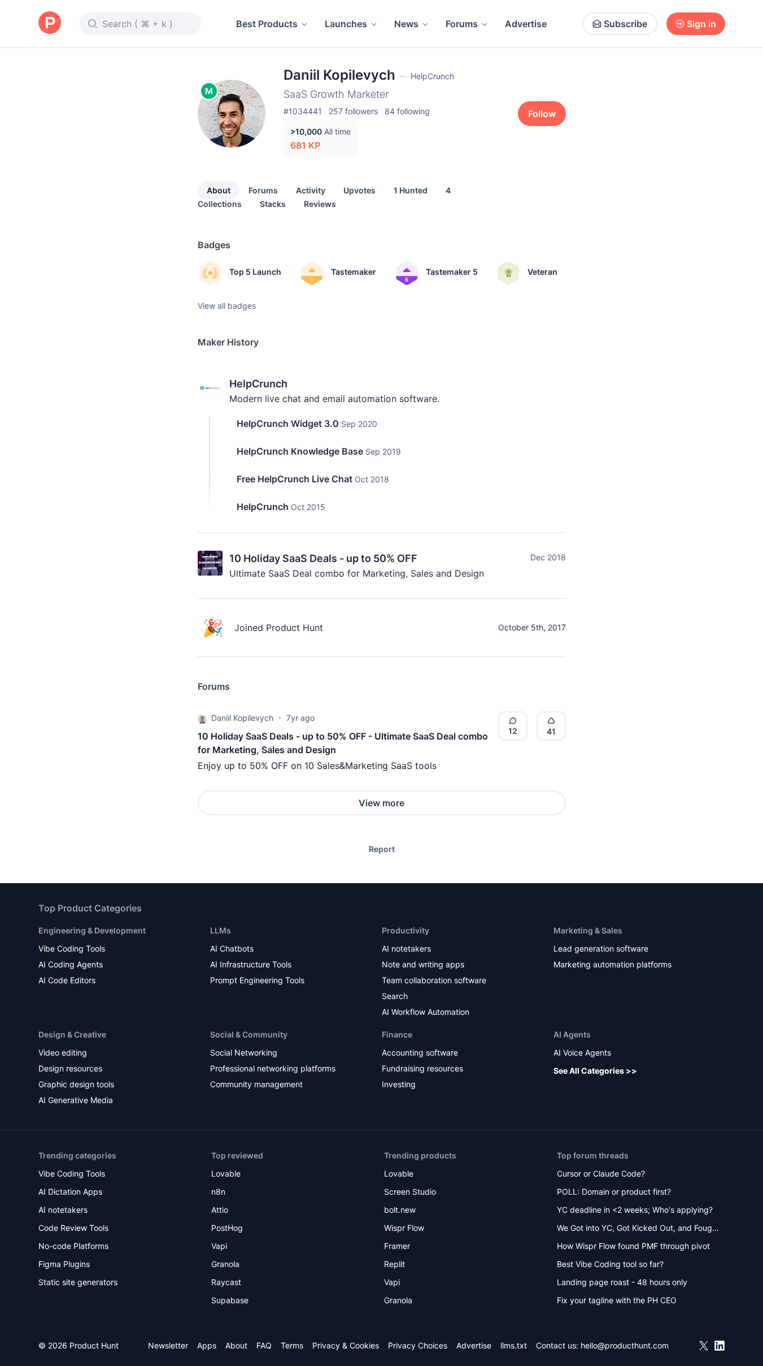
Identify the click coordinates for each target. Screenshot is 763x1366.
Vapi (219, 1246)
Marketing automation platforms (612, 964)
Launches (346, 23)
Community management (256, 1084)
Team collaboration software (434, 980)
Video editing (62, 1052)
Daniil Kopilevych (242, 718)
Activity (310, 190)
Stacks (273, 204)
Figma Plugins (64, 1264)
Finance (397, 1034)
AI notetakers (406, 948)
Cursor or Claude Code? (601, 1173)
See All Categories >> (595, 1070)
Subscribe (625, 23)
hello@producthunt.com (625, 1345)
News (406, 23)
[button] (202, 718)
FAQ (264, 1345)
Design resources (70, 1068)
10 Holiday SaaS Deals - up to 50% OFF (323, 558)
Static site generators (77, 1282)
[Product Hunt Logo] (49, 23)
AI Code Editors (66, 980)
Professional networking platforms (272, 1068)
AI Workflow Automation (425, 1012)
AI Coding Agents (70, 964)
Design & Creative (72, 1034)
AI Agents (572, 1034)
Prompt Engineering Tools (257, 980)
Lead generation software (600, 948)
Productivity (405, 930)
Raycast (226, 1282)
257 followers (353, 111)
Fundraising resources (422, 1068)
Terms (292, 1345)
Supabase (229, 1300)
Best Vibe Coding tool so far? (610, 1264)
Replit (394, 1264)
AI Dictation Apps (70, 1191)
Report (382, 849)
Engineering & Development (92, 930)
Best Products (267, 23)
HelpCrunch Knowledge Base (300, 451)
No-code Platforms (73, 1246)
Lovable (226, 1173)
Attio (219, 1209)
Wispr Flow (404, 1228)
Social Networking (243, 1052)
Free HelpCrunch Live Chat (294, 479)
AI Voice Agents (582, 1052)
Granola (225, 1264)
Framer (397, 1246)
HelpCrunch (258, 384)
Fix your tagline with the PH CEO (617, 1300)
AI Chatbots (232, 948)
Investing (399, 1084)
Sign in (701, 23)
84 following (407, 111)
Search (395, 996)
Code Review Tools (73, 1228)
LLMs (220, 930)
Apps (206, 1345)
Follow (542, 113)
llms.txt (513, 1345)
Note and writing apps (423, 964)
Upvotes (359, 190)
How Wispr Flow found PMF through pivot (633, 1246)
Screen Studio (410, 1191)
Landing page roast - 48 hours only (622, 1282)
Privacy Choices (417, 1345)
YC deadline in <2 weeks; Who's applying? (635, 1209)
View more (381, 803)
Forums (462, 23)
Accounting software (420, 1052)
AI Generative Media (75, 1100)
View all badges (227, 305)
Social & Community (248, 1034)
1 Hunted (411, 190)
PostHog (227, 1228)
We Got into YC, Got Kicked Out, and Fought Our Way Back (638, 1229)
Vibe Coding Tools (71, 948)
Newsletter (168, 1345)
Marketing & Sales (587, 930)
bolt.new (400, 1209)
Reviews (320, 204)
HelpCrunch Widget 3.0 (288, 423)
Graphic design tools (76, 1084)
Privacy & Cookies (345, 1345)
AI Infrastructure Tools (250, 964)
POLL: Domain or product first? (614, 1191)
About (218, 190)
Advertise (526, 23)
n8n (218, 1191)
